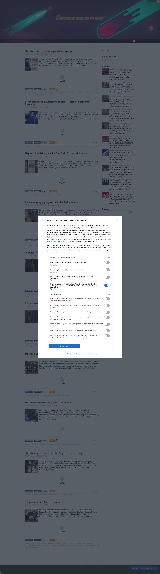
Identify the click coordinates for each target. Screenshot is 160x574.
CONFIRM (64, 346)
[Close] (118, 220)
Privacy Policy (92, 354)
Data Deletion (67, 354)
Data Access (80, 354)
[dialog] (80, 287)
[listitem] (80, 258)
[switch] (107, 262)
